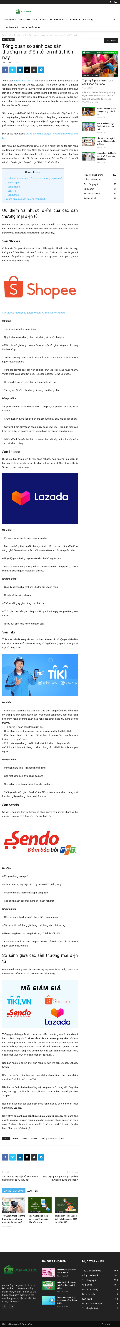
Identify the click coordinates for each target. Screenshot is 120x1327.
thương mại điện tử (24, 80)
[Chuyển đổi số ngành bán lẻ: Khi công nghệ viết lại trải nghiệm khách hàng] (88, 141)
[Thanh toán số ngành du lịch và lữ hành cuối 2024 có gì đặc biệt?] (66, 1205)
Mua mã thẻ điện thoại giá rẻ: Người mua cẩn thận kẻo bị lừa (38, 1219)
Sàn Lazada (14, 186)
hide (38, 172)
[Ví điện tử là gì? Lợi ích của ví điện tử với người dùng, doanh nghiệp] (48, 1272)
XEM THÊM (32, 1191)
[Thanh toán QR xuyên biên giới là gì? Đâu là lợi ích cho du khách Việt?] (88, 111)
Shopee (33, 1138)
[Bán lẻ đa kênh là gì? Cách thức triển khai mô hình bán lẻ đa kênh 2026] (88, 126)
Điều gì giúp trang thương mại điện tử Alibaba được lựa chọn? (60, 1178)
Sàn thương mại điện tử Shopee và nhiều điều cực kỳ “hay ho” (34, 312)
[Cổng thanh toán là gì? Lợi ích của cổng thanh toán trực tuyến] (48, 1300)
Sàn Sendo (13, 194)
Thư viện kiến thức (30, 27)
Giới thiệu (9, 20)
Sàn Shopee (14, 182)
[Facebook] (110, 2)
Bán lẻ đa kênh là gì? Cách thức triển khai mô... (106, 126)
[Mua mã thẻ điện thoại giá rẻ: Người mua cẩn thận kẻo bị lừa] (39, 1205)
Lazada (15, 1138)
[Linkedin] (115, 2)
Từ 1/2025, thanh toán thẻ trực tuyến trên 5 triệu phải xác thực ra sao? (13, 1219)
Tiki (62, 1138)
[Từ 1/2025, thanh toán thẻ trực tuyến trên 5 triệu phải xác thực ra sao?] (13, 1205)
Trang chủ (6, 35)
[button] (114, 19)
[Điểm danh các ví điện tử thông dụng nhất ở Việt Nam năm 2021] (48, 1285)
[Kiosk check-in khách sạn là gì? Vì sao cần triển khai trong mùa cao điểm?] (88, 156)
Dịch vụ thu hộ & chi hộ (81, 20)
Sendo (24, 1138)
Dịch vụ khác (60, 20)
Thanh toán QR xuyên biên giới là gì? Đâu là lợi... (106, 111)
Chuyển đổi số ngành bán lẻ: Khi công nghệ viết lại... (106, 141)
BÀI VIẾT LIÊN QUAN (14, 1191)
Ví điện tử (44, 20)
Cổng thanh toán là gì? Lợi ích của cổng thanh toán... (67, 1300)
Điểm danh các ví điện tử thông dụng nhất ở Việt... (66, 1285)
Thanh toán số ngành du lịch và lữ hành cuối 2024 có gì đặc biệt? (66, 1219)
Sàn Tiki (12, 190)
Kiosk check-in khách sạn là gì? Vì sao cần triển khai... (106, 156)
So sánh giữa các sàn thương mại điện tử (25, 199)
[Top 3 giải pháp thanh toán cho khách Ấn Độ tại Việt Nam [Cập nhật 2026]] (100, 64)
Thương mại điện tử (48, 1138)
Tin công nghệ (11, 27)
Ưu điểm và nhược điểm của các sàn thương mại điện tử (33, 178)
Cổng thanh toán (28, 20)
